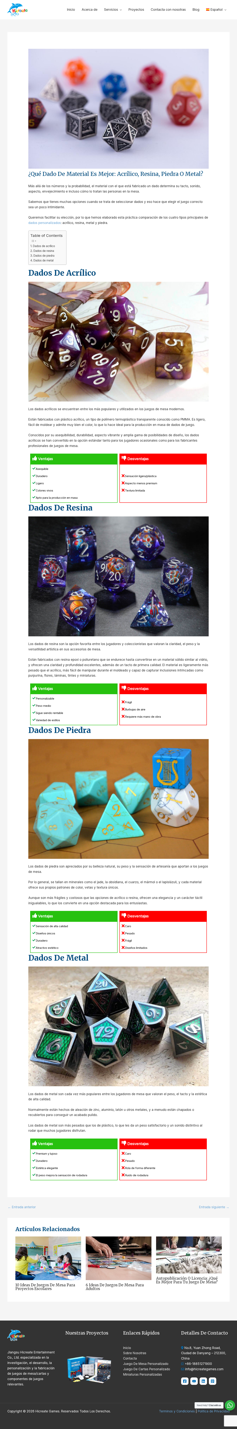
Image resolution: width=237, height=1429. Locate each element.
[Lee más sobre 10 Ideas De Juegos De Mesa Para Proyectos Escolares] (48, 1258)
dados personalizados (44, 223)
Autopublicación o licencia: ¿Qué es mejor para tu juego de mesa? (187, 1280)
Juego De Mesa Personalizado (145, 1364)
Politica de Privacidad (214, 1411)
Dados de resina (43, 251)
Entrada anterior (22, 1207)
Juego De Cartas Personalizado (146, 1369)
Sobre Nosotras (134, 1353)
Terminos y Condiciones (177, 1411)
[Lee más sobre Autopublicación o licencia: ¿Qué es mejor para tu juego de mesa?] (189, 1255)
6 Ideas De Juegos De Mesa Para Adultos (115, 1287)
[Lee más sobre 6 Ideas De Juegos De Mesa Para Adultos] (118, 1258)
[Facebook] (184, 1381)
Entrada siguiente (214, 1207)
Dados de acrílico (44, 246)
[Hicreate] (212, 1381)
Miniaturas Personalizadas (142, 1374)
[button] (120, 9)
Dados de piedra (43, 255)
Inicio (127, 1348)
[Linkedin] (203, 1381)
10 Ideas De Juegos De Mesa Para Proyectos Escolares (45, 1287)
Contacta (130, 1358)
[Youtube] (194, 1381)
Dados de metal (43, 260)
